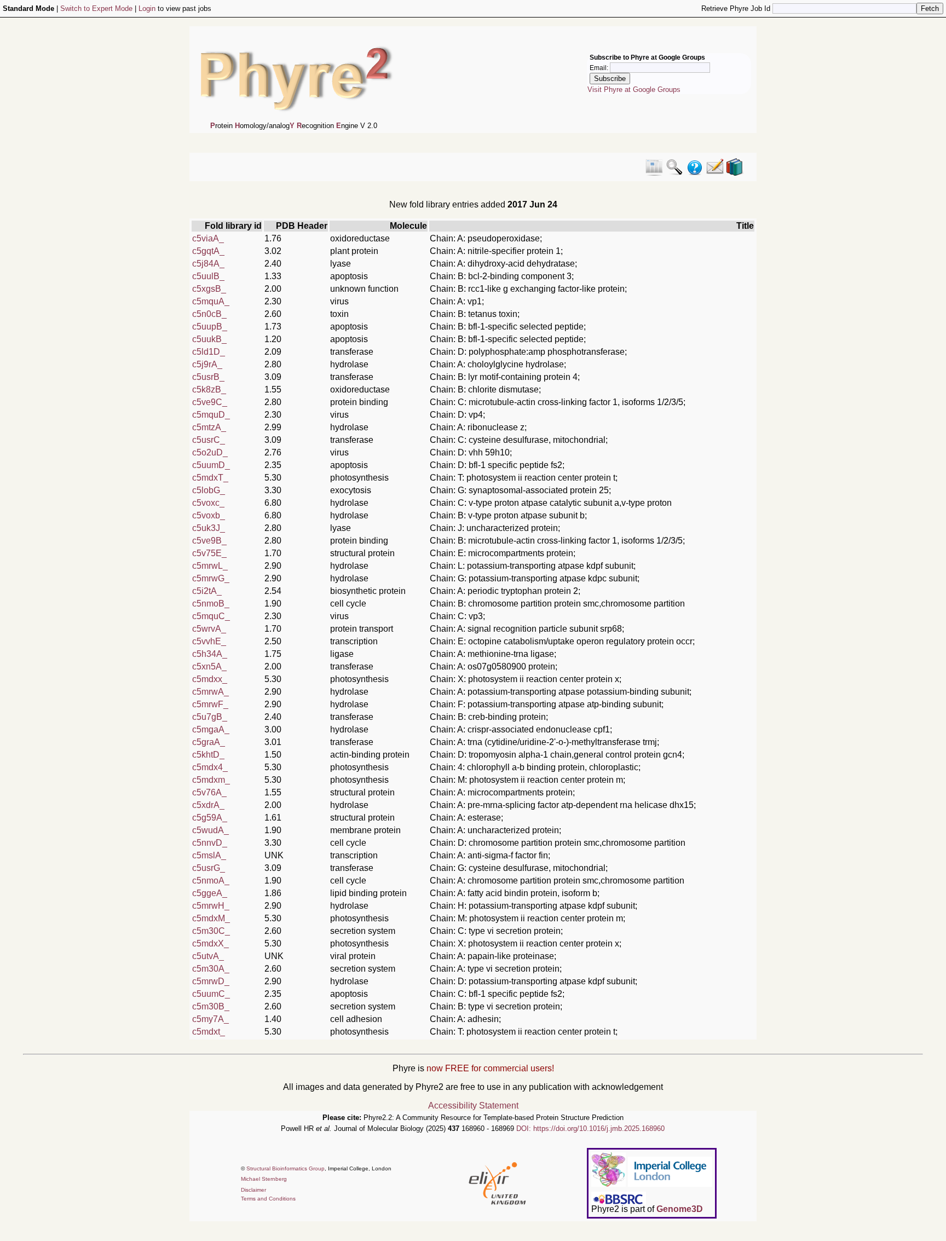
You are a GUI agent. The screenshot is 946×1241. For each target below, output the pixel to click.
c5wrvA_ (209, 628)
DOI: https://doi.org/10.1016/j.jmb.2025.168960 (590, 1128)
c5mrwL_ (210, 565)
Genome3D (679, 1209)
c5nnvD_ (209, 842)
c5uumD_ (211, 465)
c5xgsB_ (209, 288)
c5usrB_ (208, 377)
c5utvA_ (208, 956)
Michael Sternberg (264, 1179)
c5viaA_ (208, 238)
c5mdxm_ (211, 779)
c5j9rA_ (207, 364)
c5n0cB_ (209, 314)
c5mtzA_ (209, 427)
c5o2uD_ (210, 452)
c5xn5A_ (209, 666)
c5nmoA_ (210, 880)
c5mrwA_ (210, 691)
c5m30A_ (210, 968)
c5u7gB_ (209, 716)
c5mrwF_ (210, 704)
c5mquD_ (211, 414)
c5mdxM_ (211, 918)
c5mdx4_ (210, 767)
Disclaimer (253, 1190)
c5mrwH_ (210, 905)
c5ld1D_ (208, 351)
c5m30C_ (211, 931)
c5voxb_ (208, 515)
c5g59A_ (209, 817)
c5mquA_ (210, 301)
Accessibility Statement (473, 1105)
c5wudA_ (210, 830)
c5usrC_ (208, 440)
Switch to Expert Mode (96, 8)
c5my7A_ (210, 1019)
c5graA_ (208, 742)
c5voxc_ (208, 502)
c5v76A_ (209, 792)
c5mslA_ (209, 855)
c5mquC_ (211, 616)
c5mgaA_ (210, 729)
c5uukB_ (209, 339)
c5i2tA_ (207, 591)
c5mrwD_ (210, 981)
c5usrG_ (208, 868)
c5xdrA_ (208, 805)
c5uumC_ (211, 993)
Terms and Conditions (268, 1199)
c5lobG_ (208, 490)
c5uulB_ (208, 276)
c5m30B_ (210, 1006)
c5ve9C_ (209, 402)
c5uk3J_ (208, 528)
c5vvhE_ (209, 641)
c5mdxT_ (210, 477)
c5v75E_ (209, 553)
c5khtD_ (208, 754)
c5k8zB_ (209, 389)
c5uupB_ (209, 326)
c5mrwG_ (210, 578)
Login (147, 8)
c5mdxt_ (208, 1031)
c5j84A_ (208, 263)
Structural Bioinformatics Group (285, 1168)
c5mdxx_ (209, 679)
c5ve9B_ (209, 540)
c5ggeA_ (209, 893)
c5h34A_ (209, 654)
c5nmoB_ (210, 603)
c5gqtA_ (208, 251)
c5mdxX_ (210, 943)
